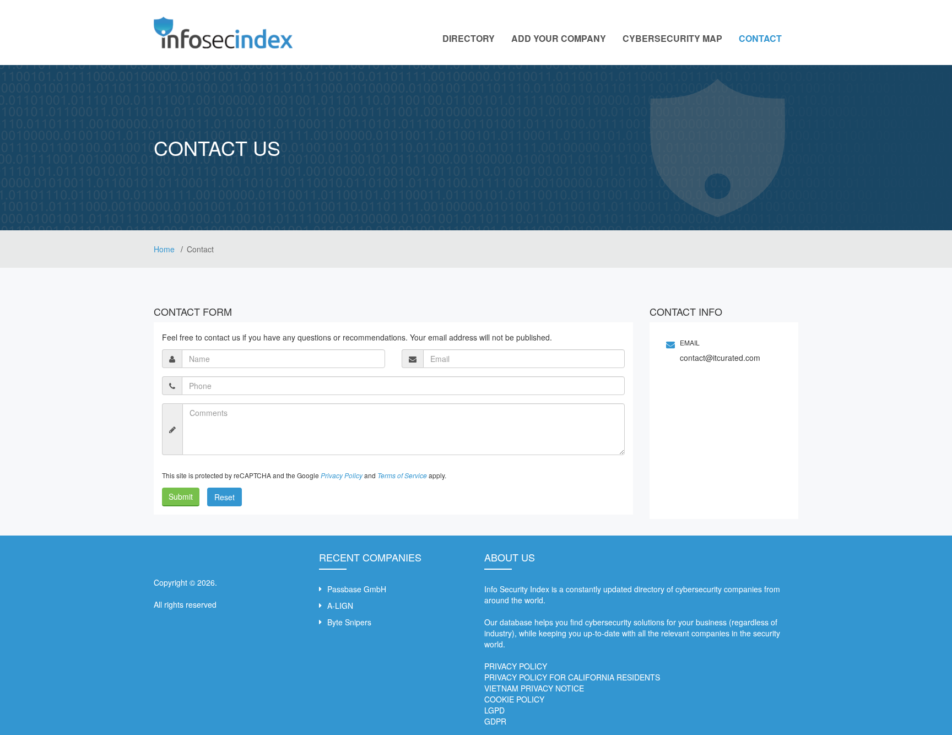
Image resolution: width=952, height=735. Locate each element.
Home (165, 249)
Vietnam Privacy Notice (534, 688)
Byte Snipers (349, 622)
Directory (468, 38)
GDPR (495, 721)
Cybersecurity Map (672, 38)
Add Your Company (558, 38)
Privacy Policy (515, 666)
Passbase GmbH (356, 589)
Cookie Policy (514, 699)
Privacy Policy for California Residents (572, 677)
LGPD (494, 710)
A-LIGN (340, 605)
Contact (760, 38)
